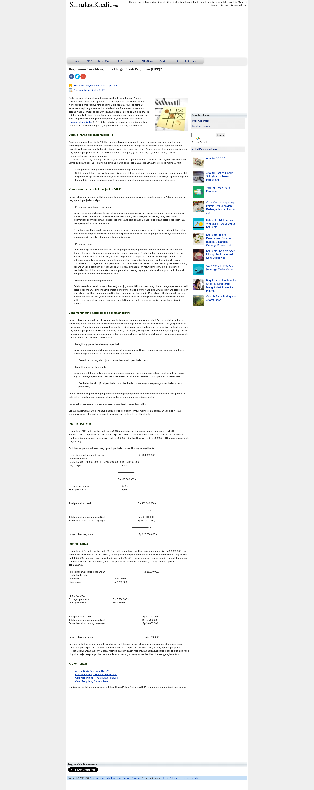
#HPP (102, 90)
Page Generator (200, 120)
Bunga (132, 61)
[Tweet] (77, 78)
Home (77, 61)
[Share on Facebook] (71, 78)
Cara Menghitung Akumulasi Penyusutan (96, 674)
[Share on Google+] (83, 78)
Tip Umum (113, 85)
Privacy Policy (193, 778)
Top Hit (182, 778)
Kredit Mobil (104, 61)
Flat (176, 61)
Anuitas (163, 61)
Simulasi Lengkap (201, 126)
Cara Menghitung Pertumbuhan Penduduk (97, 678)
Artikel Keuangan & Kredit (205, 149)
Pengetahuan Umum (95, 85)
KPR (89, 61)
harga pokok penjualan (80, 122)
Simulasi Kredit (97, 778)
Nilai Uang (147, 61)
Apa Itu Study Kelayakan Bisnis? (92, 671)
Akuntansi (78, 85)
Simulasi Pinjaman (131, 778)
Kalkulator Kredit (114, 778)
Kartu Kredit (190, 61)
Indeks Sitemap (170, 778)
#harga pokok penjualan (85, 90)
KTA (119, 61)
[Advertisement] (157, 33)
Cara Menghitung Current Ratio (91, 681)
